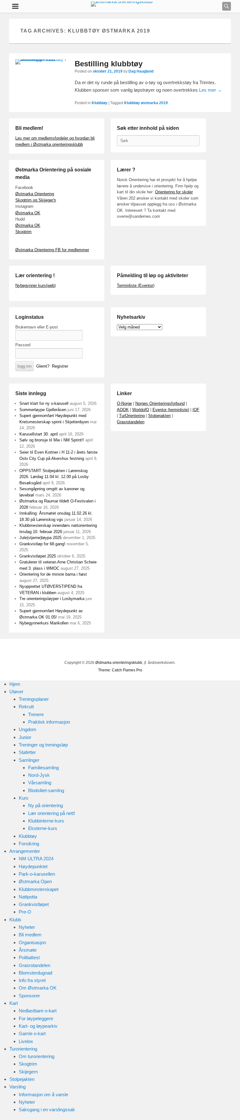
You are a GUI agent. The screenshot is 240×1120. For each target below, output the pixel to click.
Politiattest (29, 957)
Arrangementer (24, 851)
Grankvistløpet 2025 (37, 556)
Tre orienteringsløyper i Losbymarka (51, 598)
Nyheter (27, 927)
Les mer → (210, 90)
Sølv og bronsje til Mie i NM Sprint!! (51, 440)
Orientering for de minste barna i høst (53, 574)
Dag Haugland (140, 71)
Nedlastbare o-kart (38, 1010)
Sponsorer (29, 995)
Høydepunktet (33, 866)
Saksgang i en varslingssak (47, 1109)
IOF (195, 409)
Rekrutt (26, 706)
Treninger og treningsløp (43, 744)
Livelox (26, 1041)
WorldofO (140, 409)
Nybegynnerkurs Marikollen (43, 623)
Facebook (87, 650)
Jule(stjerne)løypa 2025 (40, 537)
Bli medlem (30, 934)
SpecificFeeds (156, 650)
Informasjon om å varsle (43, 1094)
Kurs (23, 798)
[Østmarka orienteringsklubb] (122, 4)
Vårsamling (39, 782)
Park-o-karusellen (37, 874)
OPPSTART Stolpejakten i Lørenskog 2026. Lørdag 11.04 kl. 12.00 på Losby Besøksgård (54, 476)
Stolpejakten (159, 415)
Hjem (14, 684)
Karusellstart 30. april (38, 434)
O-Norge (124, 403)
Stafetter (27, 752)
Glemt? (42, 366)
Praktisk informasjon (49, 722)
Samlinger (29, 760)
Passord (22, 345)
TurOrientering (132, 415)
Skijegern (28, 1071)
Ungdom (27, 729)
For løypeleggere (36, 1018)
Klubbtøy (100, 103)
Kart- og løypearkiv (38, 1026)
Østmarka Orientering (34, 193)
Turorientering (23, 1048)
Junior (25, 737)
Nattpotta (28, 896)
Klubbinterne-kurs (46, 820)
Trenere (36, 714)
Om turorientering (36, 1056)
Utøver (16, 691)
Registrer (60, 366)
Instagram (128, 650)
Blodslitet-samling (46, 790)
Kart (13, 1003)
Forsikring (29, 843)
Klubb (15, 919)
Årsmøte (28, 950)
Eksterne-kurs (42, 828)
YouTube (101, 650)
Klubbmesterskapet (38, 889)
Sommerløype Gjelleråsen (42, 409)
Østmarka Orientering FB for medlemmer (52, 249)
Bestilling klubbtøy (108, 63)
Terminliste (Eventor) (135, 285)
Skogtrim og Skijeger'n (35, 200)
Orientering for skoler (174, 192)
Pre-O (25, 911)
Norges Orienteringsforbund (160, 403)
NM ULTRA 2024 (36, 858)
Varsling (17, 1086)
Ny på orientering (45, 805)
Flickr (114, 650)
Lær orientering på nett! (51, 813)
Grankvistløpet (34, 904)
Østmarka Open (35, 881)
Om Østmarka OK (38, 987)
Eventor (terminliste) (170, 409)
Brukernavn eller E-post (36, 327)
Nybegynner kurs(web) (35, 285)
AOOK (123, 409)
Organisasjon (32, 942)
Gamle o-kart (32, 1033)
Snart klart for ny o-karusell (43, 403)
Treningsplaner (34, 699)
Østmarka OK (27, 213)
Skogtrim (23, 231)
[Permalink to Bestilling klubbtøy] (41, 61)
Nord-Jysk (39, 775)
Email (142, 650)
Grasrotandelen (130, 422)
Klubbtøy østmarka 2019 (146, 103)
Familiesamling (43, 767)
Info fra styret (32, 980)
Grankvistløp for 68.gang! (42, 544)
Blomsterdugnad (35, 972)
